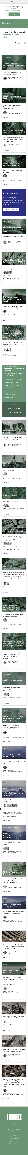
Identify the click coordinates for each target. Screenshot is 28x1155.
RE (14, 2)
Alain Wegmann (16, 275)
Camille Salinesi (11, 179)
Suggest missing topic (11, 209)
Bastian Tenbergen (12, 812)
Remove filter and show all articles (19, 49)
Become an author (14, 1143)
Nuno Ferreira (17, 353)
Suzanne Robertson (12, 508)
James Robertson (20, 508)
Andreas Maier (11, 586)
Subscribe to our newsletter (13, 412)
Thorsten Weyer (12, 813)
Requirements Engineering (14, 8)
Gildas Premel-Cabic (12, 314)
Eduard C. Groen (11, 851)
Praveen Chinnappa (16, 77)
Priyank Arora (11, 623)
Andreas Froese (19, 813)
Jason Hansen (15, 661)
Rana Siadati (10, 546)
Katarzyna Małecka (16, 444)
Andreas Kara (18, 697)
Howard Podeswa (11, 1093)
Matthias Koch (19, 851)
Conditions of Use (13, 1151)
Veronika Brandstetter (19, 814)
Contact (14, 1131)
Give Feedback (14, 1138)
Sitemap (8, 1149)
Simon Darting (18, 586)
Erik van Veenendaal (16, 1054)
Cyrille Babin (15, 112)
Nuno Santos (11, 353)
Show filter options (10, 43)
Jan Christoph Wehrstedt (8, 814)
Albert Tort (10, 735)
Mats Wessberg (11, 1024)
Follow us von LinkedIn (13, 408)
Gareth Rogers (15, 144)
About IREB (14, 1127)
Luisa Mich (13, 477)
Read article (6, 83)
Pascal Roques (11, 920)
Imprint (14, 1149)
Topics (15, 14)
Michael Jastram (11, 697)
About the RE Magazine (14, 1129)
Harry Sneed (10, 991)
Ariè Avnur (14, 886)
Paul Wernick (17, 546)
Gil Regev (10, 275)
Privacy (19, 1149)
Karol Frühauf (11, 770)
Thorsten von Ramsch (17, 241)
